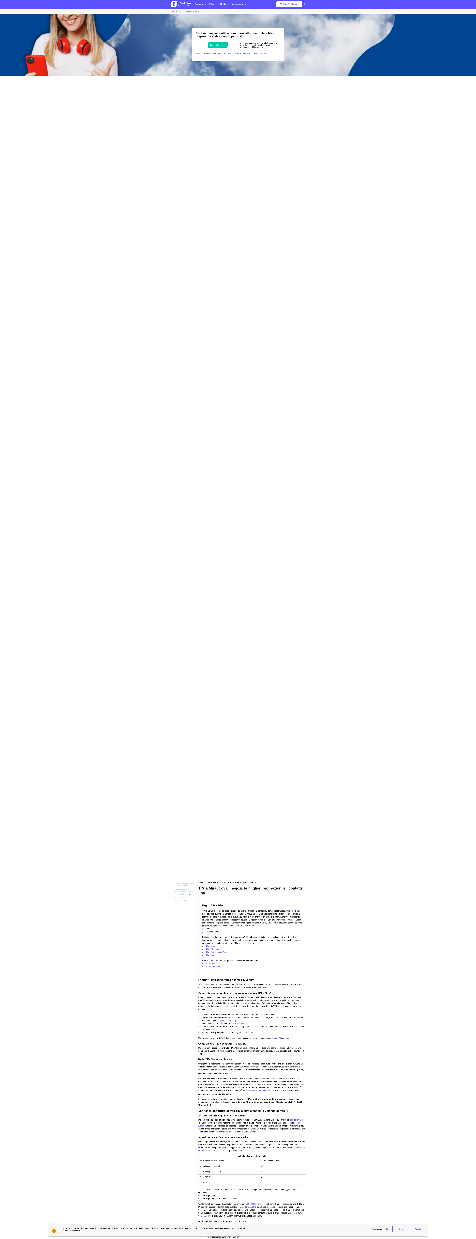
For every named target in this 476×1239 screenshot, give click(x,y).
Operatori (199, 4)
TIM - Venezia (212, 946)
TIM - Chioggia (212, 949)
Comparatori (238, 4)
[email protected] (228, 1021)
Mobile (223, 4)
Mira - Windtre (212, 963)
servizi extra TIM (297, 1120)
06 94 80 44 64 (204, 1216)
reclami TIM (275, 1038)
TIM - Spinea (211, 955)
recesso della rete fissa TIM (258, 1090)
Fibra (211, 4)
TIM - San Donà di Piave (216, 952)
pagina (213, 1213)
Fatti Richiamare (291, 4)
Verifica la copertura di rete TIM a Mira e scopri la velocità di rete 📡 (183, 891)
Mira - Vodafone (213, 966)
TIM (292, 911)
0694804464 (251, 1204)
